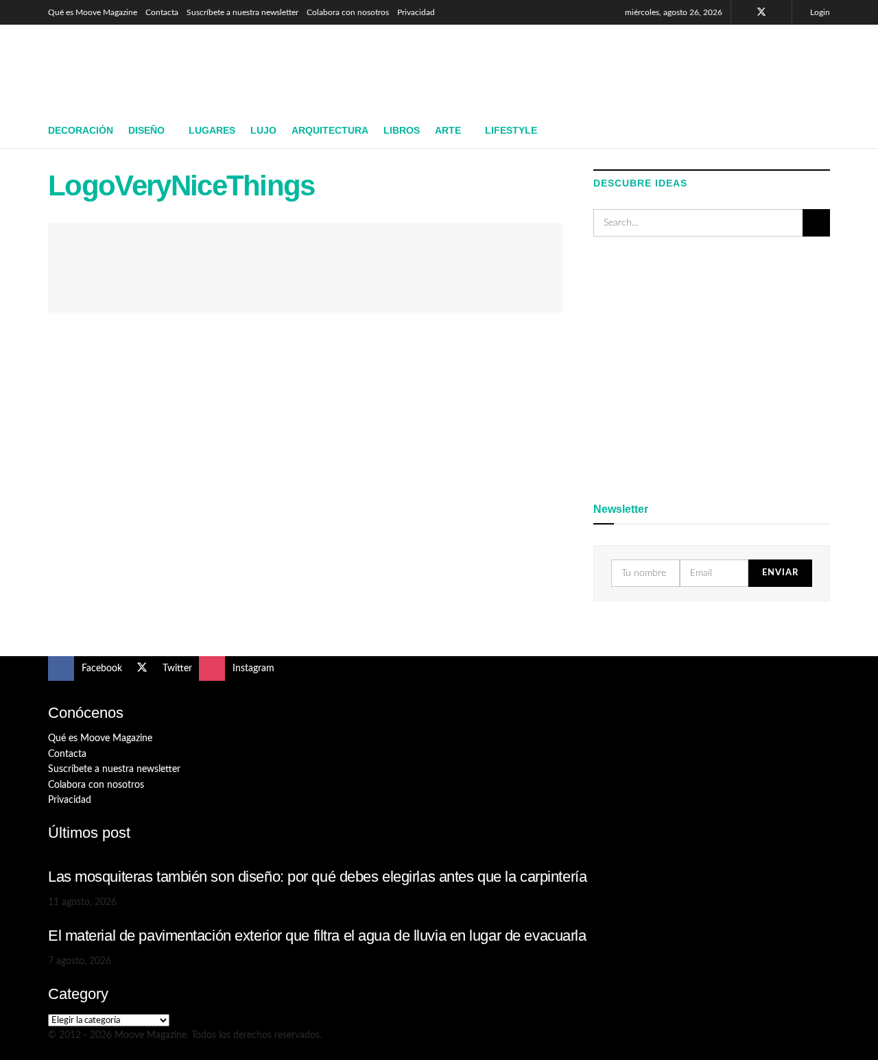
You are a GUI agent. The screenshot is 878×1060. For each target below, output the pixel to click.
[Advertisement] (580, 66)
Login (819, 12)
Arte (448, 130)
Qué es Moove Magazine (92, 12)
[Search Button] (825, 131)
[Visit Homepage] (148, 69)
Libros (401, 130)
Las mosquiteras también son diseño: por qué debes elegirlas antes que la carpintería (317, 876)
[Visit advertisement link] (711, 367)
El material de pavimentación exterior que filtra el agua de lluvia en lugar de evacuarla (317, 935)
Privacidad (416, 12)
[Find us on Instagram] (779, 12)
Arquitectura (330, 130)
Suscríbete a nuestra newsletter (242, 12)
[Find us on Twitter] (761, 12)
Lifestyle (511, 130)
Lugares (212, 130)
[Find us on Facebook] (743, 12)
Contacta (161, 12)
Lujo (263, 130)
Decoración (80, 130)
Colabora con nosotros (348, 12)
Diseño (146, 130)
